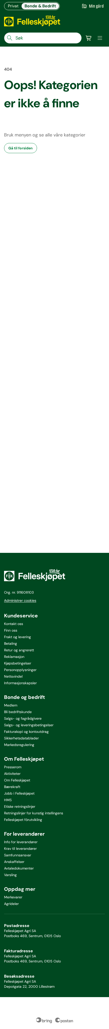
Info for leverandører (21, 842)
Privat (13, 6)
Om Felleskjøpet (17, 780)
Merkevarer (13, 897)
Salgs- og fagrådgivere (23, 718)
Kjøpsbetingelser (17, 663)
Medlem (10, 705)
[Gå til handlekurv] (89, 38)
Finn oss (10, 630)
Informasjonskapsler (20, 683)
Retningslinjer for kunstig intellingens (33, 813)
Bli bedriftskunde (18, 712)
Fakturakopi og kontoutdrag (26, 731)
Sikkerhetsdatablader (21, 738)
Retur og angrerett (19, 650)
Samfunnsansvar (17, 855)
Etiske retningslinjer (19, 806)
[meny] (100, 38)
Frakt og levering (17, 637)
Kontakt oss (13, 623)
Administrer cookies (20, 600)
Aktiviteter (12, 773)
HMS (8, 800)
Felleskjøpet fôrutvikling (23, 819)
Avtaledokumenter (19, 868)
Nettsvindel (13, 676)
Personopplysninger (20, 670)
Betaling (10, 643)
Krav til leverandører (20, 848)
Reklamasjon (14, 656)
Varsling (10, 875)
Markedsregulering (19, 744)
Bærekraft (12, 786)
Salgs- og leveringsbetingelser (28, 725)
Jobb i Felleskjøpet (19, 793)
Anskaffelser (14, 861)
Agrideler (11, 903)
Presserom (12, 767)
